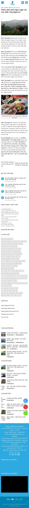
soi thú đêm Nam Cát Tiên (8, 270)
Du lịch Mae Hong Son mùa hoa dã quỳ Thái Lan (7, 164)
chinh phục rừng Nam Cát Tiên (9, 241)
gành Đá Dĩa (22, 261)
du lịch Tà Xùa (15, 258)
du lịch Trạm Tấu (16, 256)
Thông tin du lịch (5, 314)
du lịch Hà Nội (13, 246)
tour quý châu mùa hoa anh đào (10, 288)
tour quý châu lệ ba (6, 285)
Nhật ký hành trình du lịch (8, 7)
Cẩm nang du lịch (6, 305)
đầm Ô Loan (10, 295)
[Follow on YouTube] (18, 454)
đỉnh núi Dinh (18, 295)
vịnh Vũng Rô (19, 293)
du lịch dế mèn (5, 246)
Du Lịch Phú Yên (17, 248)
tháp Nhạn (16, 273)
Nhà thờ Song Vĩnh (6, 265)
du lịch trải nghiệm (6, 258)
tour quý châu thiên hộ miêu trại (9, 290)
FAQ (14, 501)
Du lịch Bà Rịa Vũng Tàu (17, 243)
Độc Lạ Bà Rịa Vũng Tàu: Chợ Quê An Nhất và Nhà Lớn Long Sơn (16, 191)
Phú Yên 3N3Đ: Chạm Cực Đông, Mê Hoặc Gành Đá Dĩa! (15, 178)
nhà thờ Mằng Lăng (16, 263)
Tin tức (18, 7)
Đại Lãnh (4, 295)
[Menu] (2, 2)
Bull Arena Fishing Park (7, 238)
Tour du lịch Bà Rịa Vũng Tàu (8, 278)
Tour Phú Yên (16, 283)
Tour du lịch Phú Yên (21, 278)
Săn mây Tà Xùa (20, 270)
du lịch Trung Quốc (6, 256)
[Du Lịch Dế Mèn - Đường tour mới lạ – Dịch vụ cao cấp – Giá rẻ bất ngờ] (12, 2)
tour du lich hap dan (22, 275)
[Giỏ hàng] (26, 2)
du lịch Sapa (19, 253)
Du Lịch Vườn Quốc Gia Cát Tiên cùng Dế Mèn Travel (16, 197)
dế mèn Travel (13, 261)
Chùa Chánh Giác (22, 241)
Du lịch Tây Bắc (5, 261)
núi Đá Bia (14, 265)
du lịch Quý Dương (15, 251)
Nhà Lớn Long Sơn (6, 263)
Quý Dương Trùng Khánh (8, 268)
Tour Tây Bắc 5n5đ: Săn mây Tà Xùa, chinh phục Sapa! (15, 185)
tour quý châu (23, 283)
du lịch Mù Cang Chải (7, 248)
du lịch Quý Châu (6, 251)
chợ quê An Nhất (6, 243)
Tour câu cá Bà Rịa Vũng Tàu (9, 275)
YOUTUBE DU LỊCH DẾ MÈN (9, 473)
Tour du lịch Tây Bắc (6, 283)
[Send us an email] (13, 454)
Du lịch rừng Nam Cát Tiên (8, 253)
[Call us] (16, 454)
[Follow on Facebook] (10, 454)
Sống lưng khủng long (7, 273)
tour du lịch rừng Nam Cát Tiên (9, 280)
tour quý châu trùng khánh (8, 293)
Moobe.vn (16, 506)
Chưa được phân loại (7, 308)
